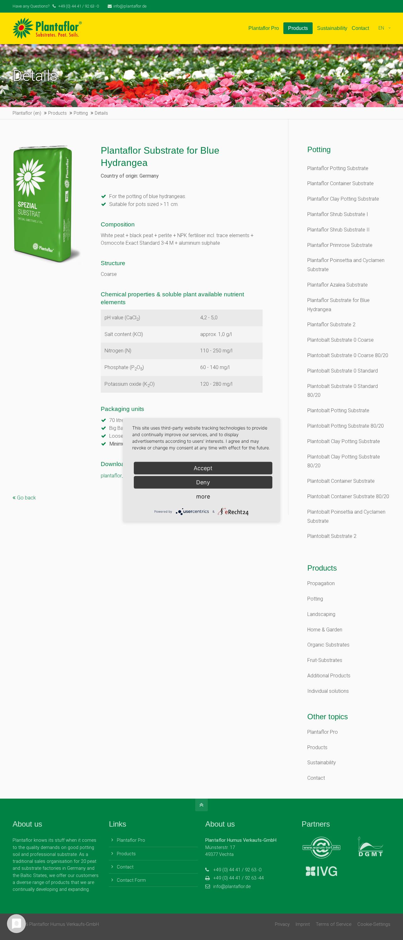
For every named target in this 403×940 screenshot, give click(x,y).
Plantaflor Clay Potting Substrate (343, 199)
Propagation (321, 583)
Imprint (303, 924)
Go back (26, 498)
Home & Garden (324, 630)
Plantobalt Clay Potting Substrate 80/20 (343, 461)
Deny (203, 482)
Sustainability (321, 763)
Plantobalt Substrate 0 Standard (342, 371)
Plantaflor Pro (322, 732)
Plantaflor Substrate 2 (331, 325)
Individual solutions (328, 691)
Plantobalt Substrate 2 (331, 536)
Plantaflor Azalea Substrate (337, 285)
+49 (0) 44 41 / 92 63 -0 (237, 870)
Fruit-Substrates (324, 660)
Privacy (282, 924)
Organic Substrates (328, 645)
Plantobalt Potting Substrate (338, 410)
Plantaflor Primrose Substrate (339, 245)
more (203, 496)
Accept (203, 467)
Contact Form (131, 880)
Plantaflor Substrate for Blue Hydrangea (338, 304)
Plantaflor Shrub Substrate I (337, 214)
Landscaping (321, 614)
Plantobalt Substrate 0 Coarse (340, 340)
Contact (316, 778)
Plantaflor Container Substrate (340, 183)
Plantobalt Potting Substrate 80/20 (345, 426)
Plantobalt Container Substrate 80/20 (348, 496)
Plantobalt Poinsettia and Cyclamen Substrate (346, 516)
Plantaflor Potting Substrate (337, 168)
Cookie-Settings (373, 924)
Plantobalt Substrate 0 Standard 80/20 (342, 390)
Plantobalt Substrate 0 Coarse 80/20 (347, 355)
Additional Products (328, 676)
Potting (315, 599)
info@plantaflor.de (129, 6)
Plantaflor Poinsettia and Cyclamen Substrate (345, 264)
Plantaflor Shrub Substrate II (338, 230)
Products (317, 747)
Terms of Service (333, 924)
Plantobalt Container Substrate (341, 481)
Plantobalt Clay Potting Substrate (343, 441)
